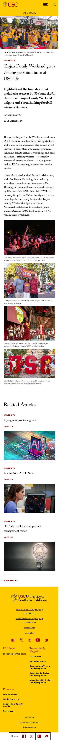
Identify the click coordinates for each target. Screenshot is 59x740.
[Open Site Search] (54, 4)
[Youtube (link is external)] (38, 640)
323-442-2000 (29, 622)
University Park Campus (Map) (29, 609)
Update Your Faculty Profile (13, 705)
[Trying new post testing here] (29, 445)
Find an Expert (10, 694)
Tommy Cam (29, 627)
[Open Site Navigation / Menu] (45, 4)
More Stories (11, 580)
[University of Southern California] (10, 4)
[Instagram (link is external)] (29, 640)
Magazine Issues (37, 661)
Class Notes (35, 656)
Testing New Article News (19, 473)
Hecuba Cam (29, 633)
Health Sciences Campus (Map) (29, 618)
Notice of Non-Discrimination (29, 722)
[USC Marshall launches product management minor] (29, 556)
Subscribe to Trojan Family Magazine (39, 674)
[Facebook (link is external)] (13, 640)
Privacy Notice (29, 717)
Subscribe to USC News (14, 653)
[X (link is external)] (31, 736)
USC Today (29, 12)
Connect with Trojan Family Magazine (39, 667)
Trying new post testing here (20, 420)
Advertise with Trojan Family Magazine (40, 681)
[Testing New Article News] (29, 498)
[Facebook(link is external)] (24, 736)
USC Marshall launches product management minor (22, 529)
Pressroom (8, 711)
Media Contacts (11, 699)
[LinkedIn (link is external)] (39, 736)
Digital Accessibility (29, 727)
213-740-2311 (29, 613)
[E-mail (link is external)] (47, 736)
